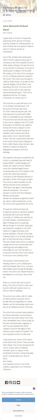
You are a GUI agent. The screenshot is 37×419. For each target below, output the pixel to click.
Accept (18, 400)
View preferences (18, 411)
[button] (34, 389)
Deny (18, 405)
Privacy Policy (18, 415)
